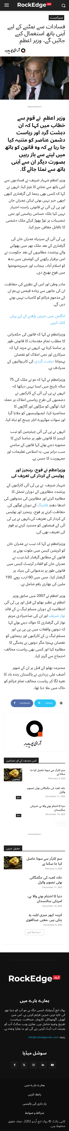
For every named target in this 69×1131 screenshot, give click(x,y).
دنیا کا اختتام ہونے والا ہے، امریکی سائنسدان (47, 808)
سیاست (56, 17)
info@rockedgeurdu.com (43, 1037)
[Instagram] (33, 1065)
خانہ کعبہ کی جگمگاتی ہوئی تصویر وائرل (46, 790)
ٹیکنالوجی (16, 779)
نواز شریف (57, 616)
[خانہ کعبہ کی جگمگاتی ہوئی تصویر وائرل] (13, 792)
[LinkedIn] (43, 1065)
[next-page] (62, 823)
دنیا (18, 797)
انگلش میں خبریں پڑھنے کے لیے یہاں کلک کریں (37, 319)
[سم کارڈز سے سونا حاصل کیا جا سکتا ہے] (13, 774)
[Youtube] (52, 1065)
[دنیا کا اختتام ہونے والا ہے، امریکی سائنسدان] (13, 810)
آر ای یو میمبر (12, 50)
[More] (61, 703)
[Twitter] (24, 1065)
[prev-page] (56, 823)
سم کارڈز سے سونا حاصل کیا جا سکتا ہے (47, 772)
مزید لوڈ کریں (33, 932)
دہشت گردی (44, 361)
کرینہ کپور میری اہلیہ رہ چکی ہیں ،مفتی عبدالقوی (44, 917)
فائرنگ (42, 505)
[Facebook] (14, 1065)
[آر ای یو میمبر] (23, 50)
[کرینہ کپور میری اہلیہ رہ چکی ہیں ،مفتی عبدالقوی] (13, 919)
